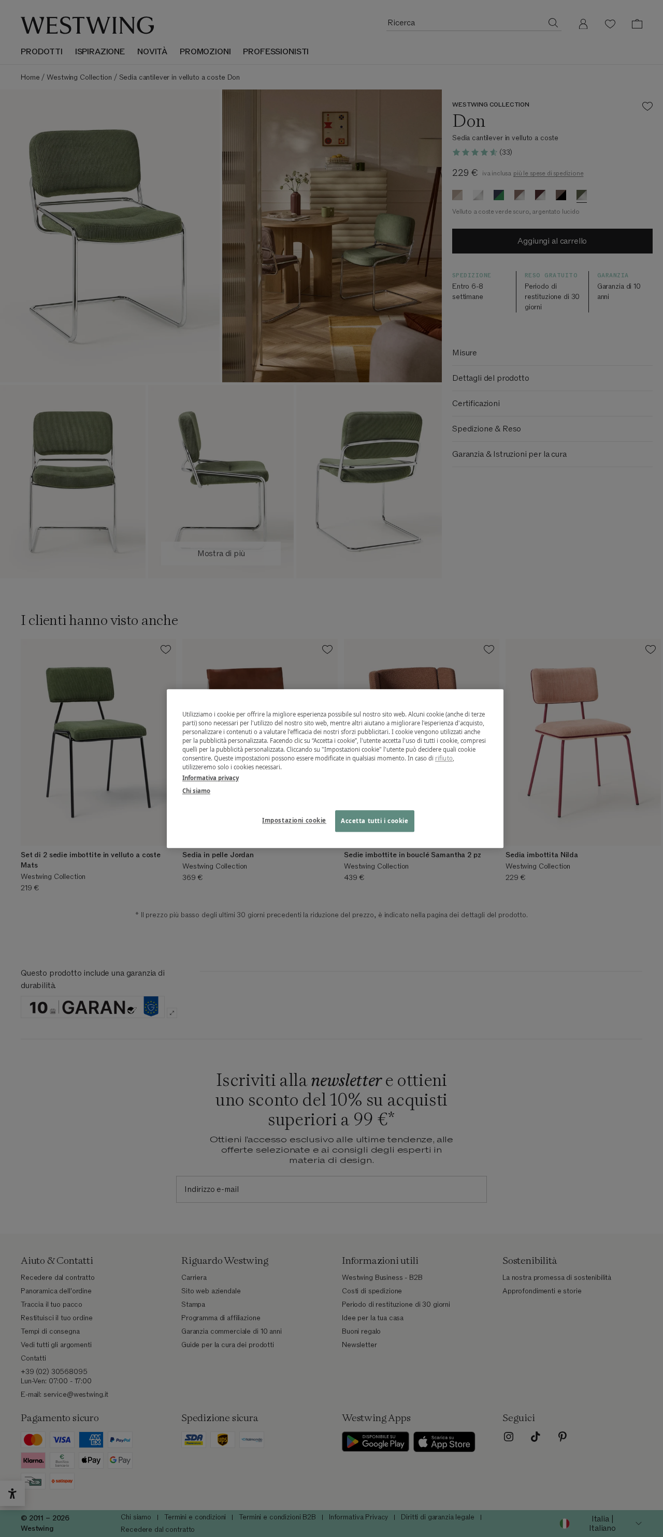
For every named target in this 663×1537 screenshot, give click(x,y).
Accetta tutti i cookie (375, 821)
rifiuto (444, 758)
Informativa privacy (210, 778)
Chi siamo (196, 791)
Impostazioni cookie (294, 820)
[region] (335, 768)
